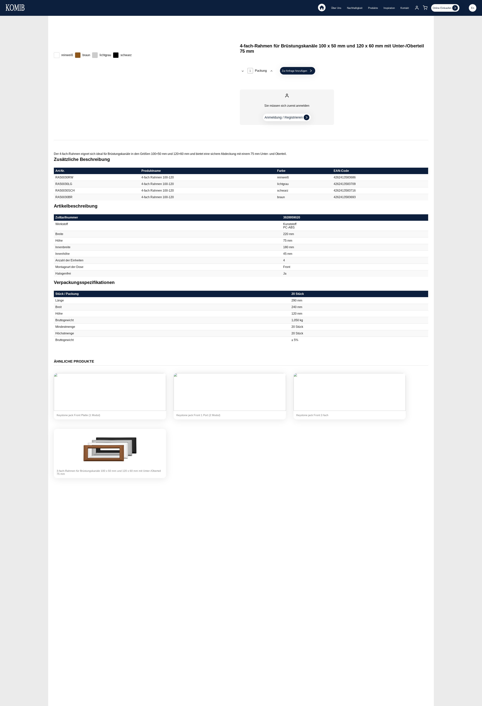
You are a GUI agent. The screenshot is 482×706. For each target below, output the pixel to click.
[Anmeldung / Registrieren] (417, 8)
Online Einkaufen (442, 8)
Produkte (373, 8)
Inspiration (389, 8)
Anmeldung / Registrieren (284, 117)
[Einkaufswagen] (425, 8)
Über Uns (336, 8)
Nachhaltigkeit (354, 8)
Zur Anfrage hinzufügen (294, 70)
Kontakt (404, 8)
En (472, 8)
